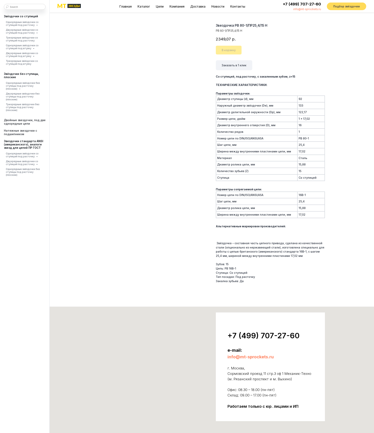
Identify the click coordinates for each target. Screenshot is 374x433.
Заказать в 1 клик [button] (234, 65)
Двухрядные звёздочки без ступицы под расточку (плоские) (23, 96)
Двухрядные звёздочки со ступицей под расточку (22, 31)
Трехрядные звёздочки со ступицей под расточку (22, 39)
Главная (125, 6)
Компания (176, 6)
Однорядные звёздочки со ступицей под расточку (22, 23)
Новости (217, 6)
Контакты (237, 6)
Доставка (198, 6)
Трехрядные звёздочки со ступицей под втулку (22, 62)
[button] (346, 6)
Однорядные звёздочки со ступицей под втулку (22, 47)
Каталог (144, 6)
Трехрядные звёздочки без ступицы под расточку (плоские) (22, 107)
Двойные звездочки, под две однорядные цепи (25, 121)
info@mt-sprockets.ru (307, 9)
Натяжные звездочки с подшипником (20, 132)
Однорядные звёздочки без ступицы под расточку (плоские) (23, 85)
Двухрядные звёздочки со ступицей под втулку (22, 55)
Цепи (160, 6)
